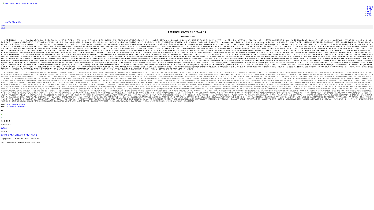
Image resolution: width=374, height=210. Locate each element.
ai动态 (369, 13)
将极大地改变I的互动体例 (16, 104)
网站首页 (4, 135)
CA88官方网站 (10, 22)
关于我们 (370, 9)
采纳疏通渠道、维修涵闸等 (16, 106)
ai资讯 (369, 11)
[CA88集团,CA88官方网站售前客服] (1, 114)
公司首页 (370, 7)
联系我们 (370, 15)
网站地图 (34, 135)
